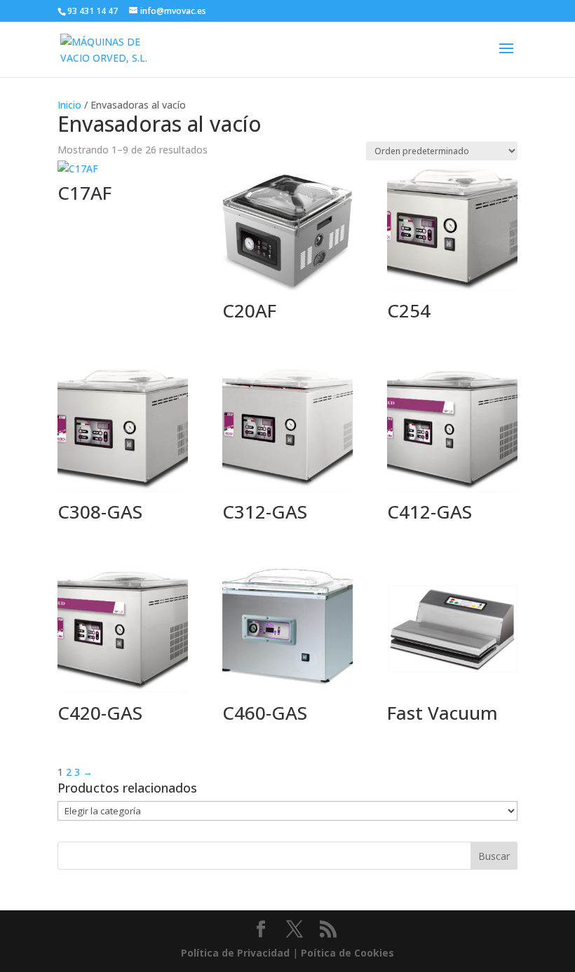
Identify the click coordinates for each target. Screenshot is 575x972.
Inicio (69, 104)
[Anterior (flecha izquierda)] (24, 486)
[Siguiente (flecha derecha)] (550, 486)
